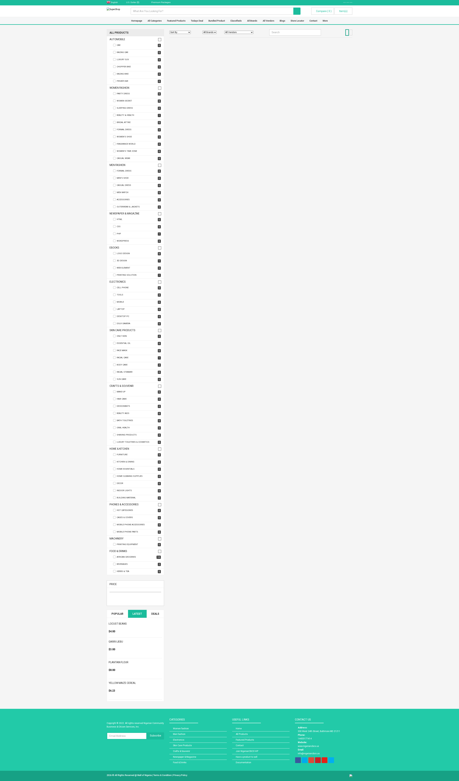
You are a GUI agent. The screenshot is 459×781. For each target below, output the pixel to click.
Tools (138, 295)
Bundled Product (217, 21)
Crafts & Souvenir (122, 386)
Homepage (136, 21)
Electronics (118, 282)
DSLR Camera (138, 323)
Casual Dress (138, 185)
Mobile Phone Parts (138, 532)
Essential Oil (138, 343)
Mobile (138, 302)
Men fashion (117, 165)
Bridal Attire (138, 122)
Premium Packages (161, 2)
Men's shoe (138, 178)
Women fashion (119, 88)
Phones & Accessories (124, 504)
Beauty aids (138, 413)
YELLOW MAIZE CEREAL (122, 683)
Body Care (138, 365)
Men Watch (138, 192)
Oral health (138, 428)
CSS (138, 226)
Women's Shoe (138, 137)
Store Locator (297, 21)
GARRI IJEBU (116, 641)
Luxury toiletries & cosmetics (138, 442)
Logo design (138, 253)
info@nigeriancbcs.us (309, 753)
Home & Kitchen (119, 449)
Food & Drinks (118, 551)
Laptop (138, 309)
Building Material (138, 498)
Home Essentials (138, 469)
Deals (155, 613)
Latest (137, 613)
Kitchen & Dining (138, 462)
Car (138, 45)
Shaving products (138, 435)
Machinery (117, 538)
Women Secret (138, 101)
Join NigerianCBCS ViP (247, 751)
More (325, 21)
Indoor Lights (138, 490)
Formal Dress (138, 129)
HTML (138, 219)
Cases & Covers (138, 517)
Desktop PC (138, 316)
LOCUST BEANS (118, 623)
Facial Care (138, 357)
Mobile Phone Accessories (138, 524)
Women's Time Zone (138, 151)
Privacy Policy (180, 775)
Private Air (138, 81)
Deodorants (138, 406)
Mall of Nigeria (144, 775)
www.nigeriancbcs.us (308, 746)
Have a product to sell (246, 757)
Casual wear (138, 158)
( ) (324, 11)
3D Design (138, 260)
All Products (119, 32)
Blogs (282, 21)
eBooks (114, 247)
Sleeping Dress (138, 108)
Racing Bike (138, 74)
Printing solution (138, 275)
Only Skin (138, 336)
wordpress (138, 241)
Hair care (138, 399)
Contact (313, 21)
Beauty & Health (138, 115)
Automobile (117, 39)
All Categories (155, 21)
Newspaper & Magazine (124, 213)
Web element (138, 268)
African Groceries (138, 557)
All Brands (252, 21)
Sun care (138, 379)
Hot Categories (138, 510)
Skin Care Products (122, 330)
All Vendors (268, 21)
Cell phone (138, 287)
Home (239, 728)
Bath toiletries (138, 420)
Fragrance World (138, 144)
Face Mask (138, 350)
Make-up (138, 392)
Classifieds (236, 21)
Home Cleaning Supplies (138, 476)
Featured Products (176, 21)
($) (133, 2)
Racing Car (138, 52)
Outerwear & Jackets (138, 207)
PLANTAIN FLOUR (118, 662)
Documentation (243, 762)
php (138, 234)
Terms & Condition (162, 775)
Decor (138, 483)
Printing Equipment (138, 544)
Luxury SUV (138, 59)
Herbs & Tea (138, 571)
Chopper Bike (138, 67)
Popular (117, 613)
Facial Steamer (138, 372)
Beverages (138, 564)
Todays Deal (197, 21)
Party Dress (138, 93)
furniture (138, 454)
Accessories (138, 199)
